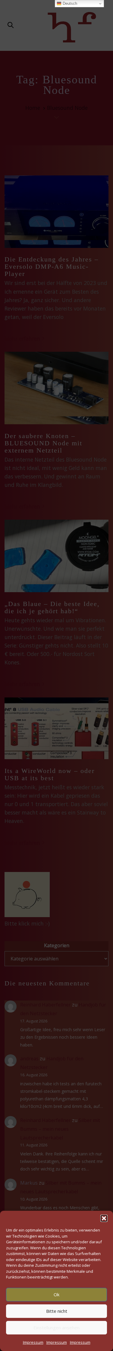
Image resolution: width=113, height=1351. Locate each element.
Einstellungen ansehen (56, 1328)
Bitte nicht (56, 1311)
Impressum (33, 1342)
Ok (56, 1294)
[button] (104, 1218)
